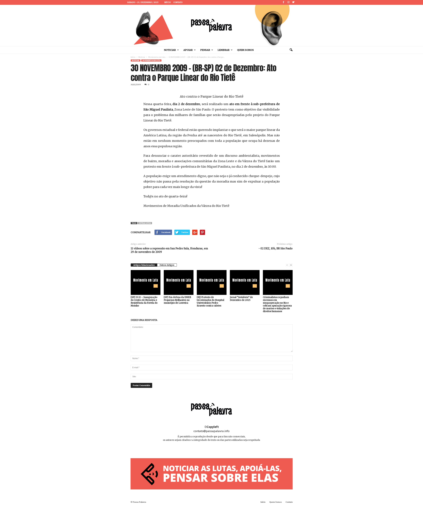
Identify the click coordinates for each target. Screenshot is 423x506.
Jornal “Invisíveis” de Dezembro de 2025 (241, 298)
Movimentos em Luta (156, 57)
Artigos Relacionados (144, 265)
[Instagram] (288, 2)
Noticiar (170, 49)
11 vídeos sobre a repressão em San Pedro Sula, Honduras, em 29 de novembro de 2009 (169, 250)
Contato (178, 2)
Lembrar (224, 49)
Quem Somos (245, 49)
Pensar (205, 49)
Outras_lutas (145, 223)
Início (167, 2)
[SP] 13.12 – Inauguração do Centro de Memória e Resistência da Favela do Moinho (144, 301)
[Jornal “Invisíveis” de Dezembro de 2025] (245, 282)
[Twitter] (293, 2)
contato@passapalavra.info (211, 431)
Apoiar (188, 49)
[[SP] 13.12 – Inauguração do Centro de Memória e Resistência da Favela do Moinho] (145, 282)
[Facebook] (284, 2)
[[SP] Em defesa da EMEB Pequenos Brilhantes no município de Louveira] (178, 282)
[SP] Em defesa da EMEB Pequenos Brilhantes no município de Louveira (177, 300)
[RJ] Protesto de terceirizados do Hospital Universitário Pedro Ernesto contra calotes (210, 301)
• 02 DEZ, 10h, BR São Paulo (275, 248)
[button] (291, 50)
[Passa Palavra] (211, 25)
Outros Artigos (167, 265)
